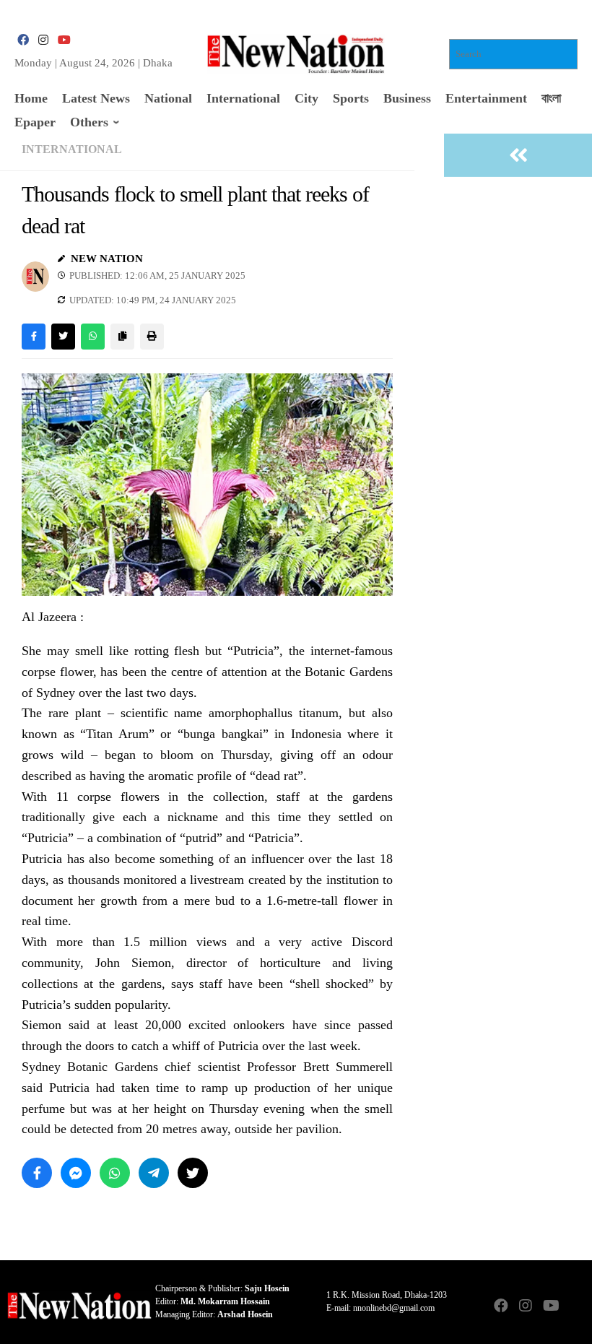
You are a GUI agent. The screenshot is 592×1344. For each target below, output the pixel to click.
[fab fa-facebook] (23, 40)
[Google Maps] (574, 1307)
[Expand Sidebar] (518, 155)
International (72, 149)
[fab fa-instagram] (43, 40)
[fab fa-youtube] (63, 40)
